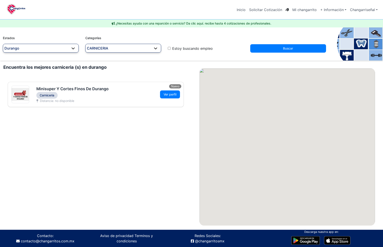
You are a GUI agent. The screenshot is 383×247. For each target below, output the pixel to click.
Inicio (241, 10)
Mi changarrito (304, 10)
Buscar (288, 48)
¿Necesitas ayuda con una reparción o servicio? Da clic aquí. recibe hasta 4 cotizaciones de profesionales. (193, 23)
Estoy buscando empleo (192, 48)
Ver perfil (170, 94)
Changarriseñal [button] (362, 10)
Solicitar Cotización (265, 10)
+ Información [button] (332, 10)
